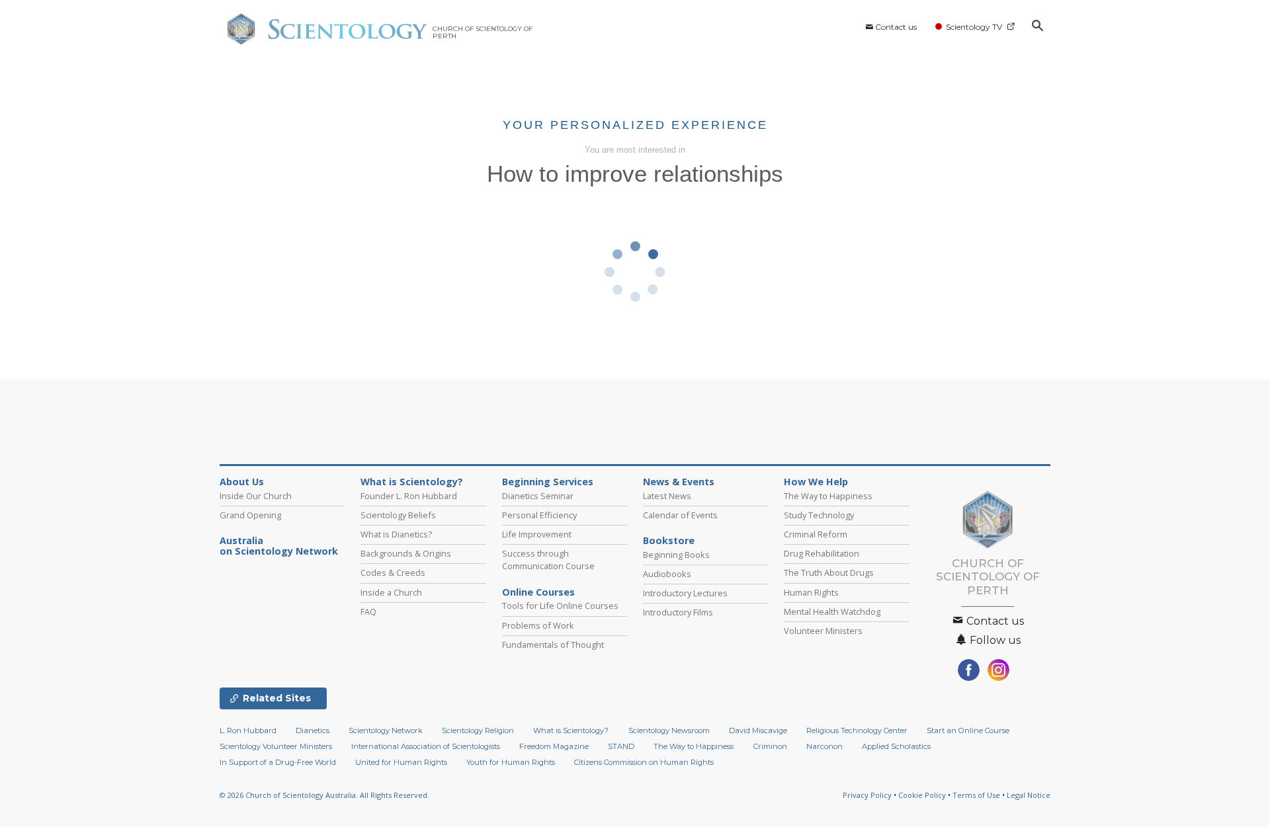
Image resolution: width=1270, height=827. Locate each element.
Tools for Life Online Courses (560, 605)
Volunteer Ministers (823, 631)
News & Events (678, 482)
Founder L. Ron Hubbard (408, 496)
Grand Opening (250, 515)
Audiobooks (667, 574)
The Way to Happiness (828, 496)
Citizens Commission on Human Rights (644, 762)
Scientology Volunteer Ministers (276, 746)
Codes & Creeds (392, 572)
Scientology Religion (478, 730)
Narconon (824, 746)
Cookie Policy (922, 795)
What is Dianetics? (396, 534)
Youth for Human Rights (510, 762)
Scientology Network (386, 730)
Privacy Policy (867, 795)
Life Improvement (537, 534)
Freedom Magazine (554, 746)
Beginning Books (676, 555)
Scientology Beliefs (398, 515)
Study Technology (819, 515)
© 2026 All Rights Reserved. (324, 795)
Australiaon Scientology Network (279, 546)
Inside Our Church (256, 496)
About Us (242, 482)
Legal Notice (1028, 795)
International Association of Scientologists (425, 746)
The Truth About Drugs (829, 572)
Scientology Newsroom (669, 730)
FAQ (368, 611)
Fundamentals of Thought (553, 644)
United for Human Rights (401, 762)
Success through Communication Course (548, 559)
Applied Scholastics (896, 746)
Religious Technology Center (857, 730)
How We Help (816, 482)
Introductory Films (678, 612)
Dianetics (312, 730)
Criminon (770, 746)
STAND (621, 746)
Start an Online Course (968, 730)
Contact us (896, 27)
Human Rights (811, 592)
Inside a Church (391, 592)
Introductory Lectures (685, 593)
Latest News (667, 496)
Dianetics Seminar (537, 496)
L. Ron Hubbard (248, 730)
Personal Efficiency (539, 515)
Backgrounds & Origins (405, 553)
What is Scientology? (411, 482)
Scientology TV (974, 27)
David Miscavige (758, 730)
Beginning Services (547, 482)
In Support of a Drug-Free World (278, 762)
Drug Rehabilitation (821, 553)
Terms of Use (976, 795)
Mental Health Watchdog (832, 611)
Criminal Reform (815, 534)
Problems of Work (538, 625)
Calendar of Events (680, 515)
